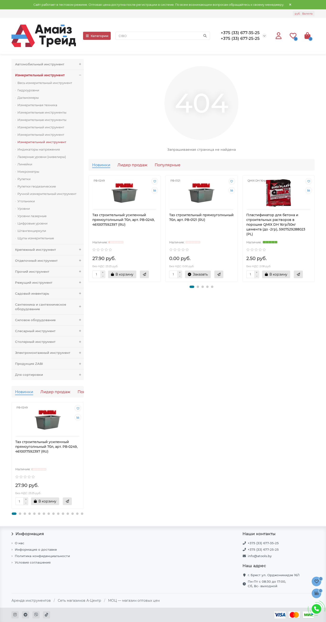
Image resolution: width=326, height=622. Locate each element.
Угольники (26, 201)
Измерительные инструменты (41, 112)
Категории (99, 36)
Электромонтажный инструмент (42, 353)
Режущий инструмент (34, 282)
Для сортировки (29, 374)
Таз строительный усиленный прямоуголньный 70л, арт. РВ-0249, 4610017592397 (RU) (46, 447)
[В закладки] (77, 408)
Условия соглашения (33, 562)
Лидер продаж (55, 391)
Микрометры (28, 171)
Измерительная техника (37, 105)
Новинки (24, 391)
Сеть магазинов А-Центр (79, 600)
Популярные (167, 164)
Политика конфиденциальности (42, 556)
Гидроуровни (28, 90)
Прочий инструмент (32, 271)
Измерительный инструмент (40, 75)
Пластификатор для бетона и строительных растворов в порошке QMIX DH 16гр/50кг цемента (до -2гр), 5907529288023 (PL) (275, 224)
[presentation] (12, 456)
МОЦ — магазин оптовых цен (134, 600)
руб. (304, 13)
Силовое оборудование (35, 320)
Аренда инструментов (31, 600)
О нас (19, 543)
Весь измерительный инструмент (44, 83)
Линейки (24, 164)
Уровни (23, 208)
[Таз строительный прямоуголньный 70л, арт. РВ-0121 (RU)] (201, 193)
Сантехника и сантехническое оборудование (40, 307)
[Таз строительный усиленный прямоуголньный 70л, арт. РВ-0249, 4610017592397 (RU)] (47, 420)
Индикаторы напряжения (38, 149)
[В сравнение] (77, 417)
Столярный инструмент (35, 342)
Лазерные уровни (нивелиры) (41, 157)
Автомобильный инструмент (39, 64)
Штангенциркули (31, 231)
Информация (30, 533)
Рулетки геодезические (36, 186)
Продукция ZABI (29, 364)
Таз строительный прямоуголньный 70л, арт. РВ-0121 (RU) (201, 217)
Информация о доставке (36, 549)
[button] (14, 513)
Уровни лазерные (32, 216)
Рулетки (24, 179)
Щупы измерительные (35, 238)
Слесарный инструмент (35, 331)
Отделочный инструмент (36, 260)
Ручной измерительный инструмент (46, 194)
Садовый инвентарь (32, 293)
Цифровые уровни (32, 223)
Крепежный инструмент (35, 249)
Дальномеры (28, 97)
